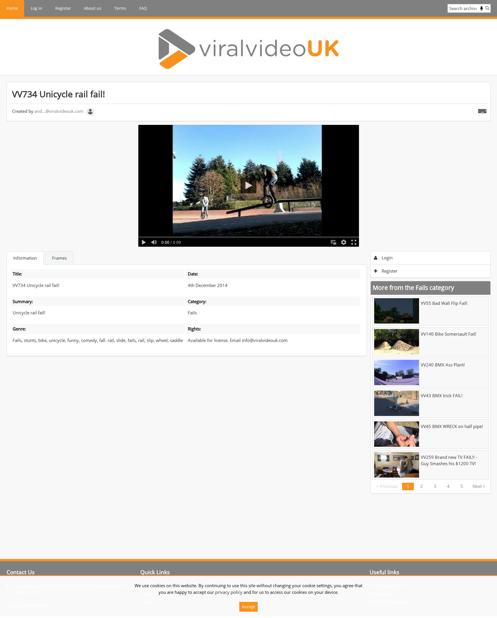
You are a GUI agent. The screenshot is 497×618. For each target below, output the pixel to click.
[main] (249, 288)
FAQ (143, 8)
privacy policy (228, 592)
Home (12, 8)
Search (487, 8)
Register (63, 8)
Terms (120, 8)
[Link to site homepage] (248, 49)
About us (92, 8)
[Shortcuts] (482, 110)
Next (479, 486)
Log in (36, 8)
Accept (248, 606)
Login (387, 257)
